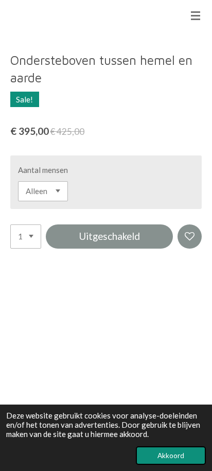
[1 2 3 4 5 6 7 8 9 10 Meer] (25, 236)
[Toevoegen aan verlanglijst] (190, 236)
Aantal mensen (43, 170)
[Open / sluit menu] (195, 15)
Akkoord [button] (170, 455)
